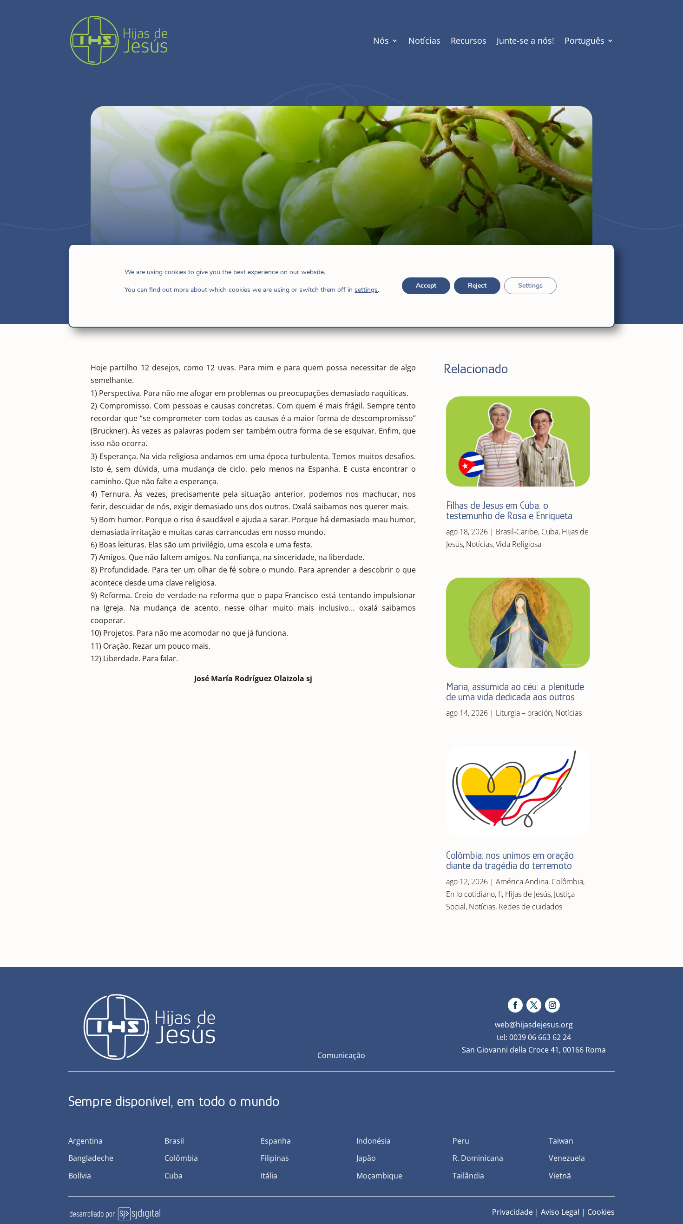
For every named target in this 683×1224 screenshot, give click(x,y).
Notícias (424, 40)
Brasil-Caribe (517, 531)
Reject (477, 285)
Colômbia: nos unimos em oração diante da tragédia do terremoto (510, 860)
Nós (381, 40)
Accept (426, 285)
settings (366, 290)
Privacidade (512, 1212)
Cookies (601, 1212)
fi (500, 894)
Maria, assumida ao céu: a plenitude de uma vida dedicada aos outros (515, 692)
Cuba (549, 531)
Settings (530, 285)
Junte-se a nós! (525, 40)
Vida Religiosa (518, 544)
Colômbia (567, 881)
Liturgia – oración (524, 713)
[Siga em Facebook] (515, 1005)
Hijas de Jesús (528, 894)
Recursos (468, 40)
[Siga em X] (533, 1005)
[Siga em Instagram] (552, 1005)
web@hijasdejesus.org (534, 1025)
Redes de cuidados (530, 907)
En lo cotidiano (470, 894)
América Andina (522, 881)
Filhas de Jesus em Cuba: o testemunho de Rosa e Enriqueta (509, 510)
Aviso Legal (560, 1212)
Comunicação (341, 1055)
